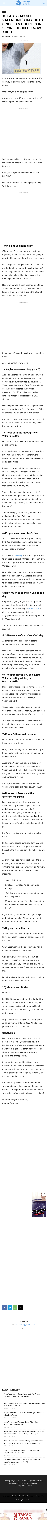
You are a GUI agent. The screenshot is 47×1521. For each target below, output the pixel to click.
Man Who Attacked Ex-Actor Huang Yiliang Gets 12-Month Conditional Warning (22, 1423)
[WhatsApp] (15, 1307)
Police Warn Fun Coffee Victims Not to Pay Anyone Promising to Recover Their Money (22, 1395)
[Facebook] (4, 1307)
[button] (4, 3)
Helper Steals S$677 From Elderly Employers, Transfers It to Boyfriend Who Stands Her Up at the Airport (24, 1433)
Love (4, 12)
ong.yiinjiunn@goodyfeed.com (25, 1325)
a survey (18, 555)
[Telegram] (10, 1307)
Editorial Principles (28, 1496)
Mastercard (33, 608)
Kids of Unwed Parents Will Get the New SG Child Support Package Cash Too (21, 1451)
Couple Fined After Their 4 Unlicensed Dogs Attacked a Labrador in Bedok (24, 1414)
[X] (20, 1307)
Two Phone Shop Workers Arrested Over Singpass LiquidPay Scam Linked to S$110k (22, 1461)
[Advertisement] (23, 133)
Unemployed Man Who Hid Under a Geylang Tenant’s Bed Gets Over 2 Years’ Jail (24, 1404)
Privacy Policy (40, 1496)
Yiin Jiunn (7, 36)
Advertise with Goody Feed (11, 1496)
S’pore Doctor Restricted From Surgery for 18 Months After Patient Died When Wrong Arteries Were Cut (23, 1442)
